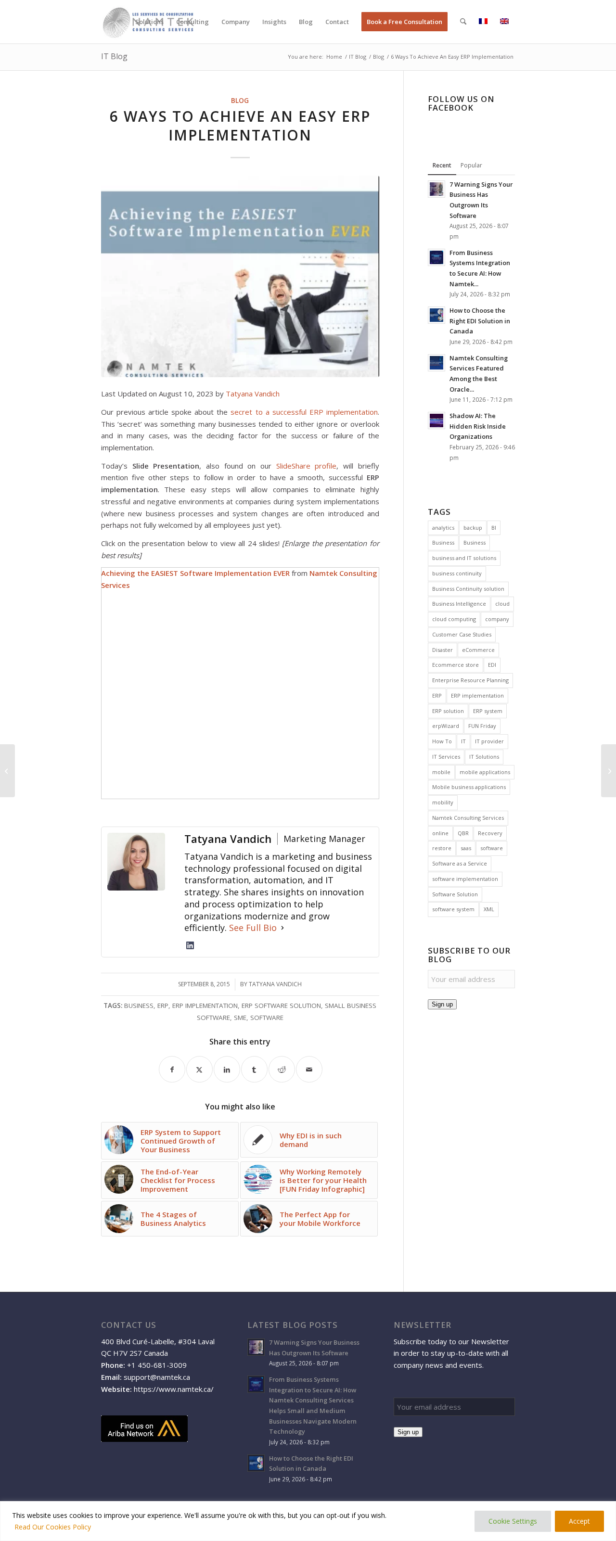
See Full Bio (253, 927)
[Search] (463, 21)
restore (441, 848)
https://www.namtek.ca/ (174, 1389)
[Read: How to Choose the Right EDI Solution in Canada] (436, 315)
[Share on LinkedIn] (227, 1069)
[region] (308, 1521)
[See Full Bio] (282, 928)
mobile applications (485, 772)
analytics (443, 527)
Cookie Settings (512, 1521)
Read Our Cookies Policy (52, 1526)
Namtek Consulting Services (468, 817)
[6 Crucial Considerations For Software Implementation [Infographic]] (608, 770)
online (440, 833)
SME (240, 1017)
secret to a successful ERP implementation (304, 412)
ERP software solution (281, 1005)
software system (453, 909)
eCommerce (478, 649)
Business (139, 1005)
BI (493, 527)
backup (472, 527)
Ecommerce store (455, 664)
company (497, 619)
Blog (240, 100)
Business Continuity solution (468, 588)
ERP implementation (205, 1005)
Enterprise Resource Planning (470, 680)
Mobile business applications (469, 786)
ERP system (487, 710)
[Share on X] (199, 1069)
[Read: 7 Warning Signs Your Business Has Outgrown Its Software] (436, 189)
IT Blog (114, 56)
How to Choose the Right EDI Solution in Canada (479, 320)
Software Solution (455, 894)
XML (489, 909)
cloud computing (454, 619)
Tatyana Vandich (253, 393)
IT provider (489, 741)
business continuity (457, 573)
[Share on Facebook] (172, 1069)
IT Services (446, 756)
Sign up (442, 1004)
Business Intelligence (459, 603)
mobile (441, 772)
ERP (162, 1005)
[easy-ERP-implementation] (240, 276)
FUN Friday (482, 725)
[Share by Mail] (309, 1069)
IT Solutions (484, 756)
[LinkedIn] (190, 945)
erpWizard (445, 725)
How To (442, 741)
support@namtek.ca (157, 1377)
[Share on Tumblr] (254, 1069)
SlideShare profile (306, 466)
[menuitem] (149, 21)
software (266, 1017)
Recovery (490, 833)
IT (463, 741)
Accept (579, 1521)
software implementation (465, 878)
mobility (442, 802)
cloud (502, 603)
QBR (463, 833)
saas (466, 848)
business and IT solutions (464, 557)
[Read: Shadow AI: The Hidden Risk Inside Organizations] (436, 420)
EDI (492, 664)
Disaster (442, 649)
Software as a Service (459, 863)
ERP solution (448, 710)
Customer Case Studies (461, 634)
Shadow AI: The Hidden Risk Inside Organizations (477, 426)
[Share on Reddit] (282, 1069)
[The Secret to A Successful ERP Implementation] (7, 770)
